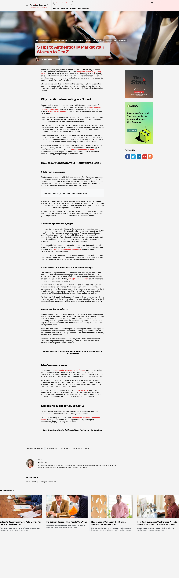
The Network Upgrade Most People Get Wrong (66, 522)
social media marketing (81, 448)
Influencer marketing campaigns (67, 249)
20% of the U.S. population (58, 111)
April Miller (42, 462)
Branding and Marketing (35, 448)
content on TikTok (81, 390)
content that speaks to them (82, 150)
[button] (27, 5)
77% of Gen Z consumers (78, 279)
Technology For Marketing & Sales (116, 40)
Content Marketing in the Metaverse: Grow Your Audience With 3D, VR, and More (73, 352)
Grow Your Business (60, 40)
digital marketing (52, 448)
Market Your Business (76, 40)
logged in (38, 482)
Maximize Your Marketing (94, 40)
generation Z (65, 448)
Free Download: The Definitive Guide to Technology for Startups (72, 430)
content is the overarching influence (70, 370)
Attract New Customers (43, 40)
